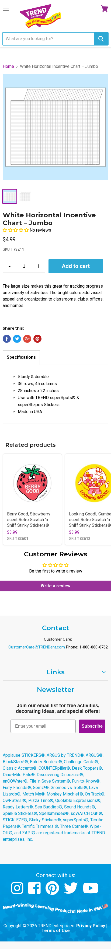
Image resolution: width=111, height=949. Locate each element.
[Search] (101, 39)
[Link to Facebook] (35, 892)
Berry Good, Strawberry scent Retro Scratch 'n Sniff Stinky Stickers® (28, 519)
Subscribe (92, 726)
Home (8, 66)
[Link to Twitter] (72, 892)
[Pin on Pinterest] (37, 339)
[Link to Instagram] (18, 892)
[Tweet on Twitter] (17, 339)
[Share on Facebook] (7, 339)
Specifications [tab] (21, 357)
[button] (16, 230)
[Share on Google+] (27, 339)
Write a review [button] (55, 585)
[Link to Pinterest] (53, 892)
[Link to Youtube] (91, 892)
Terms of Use (55, 930)
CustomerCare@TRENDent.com (36, 647)
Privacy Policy (90, 925)
